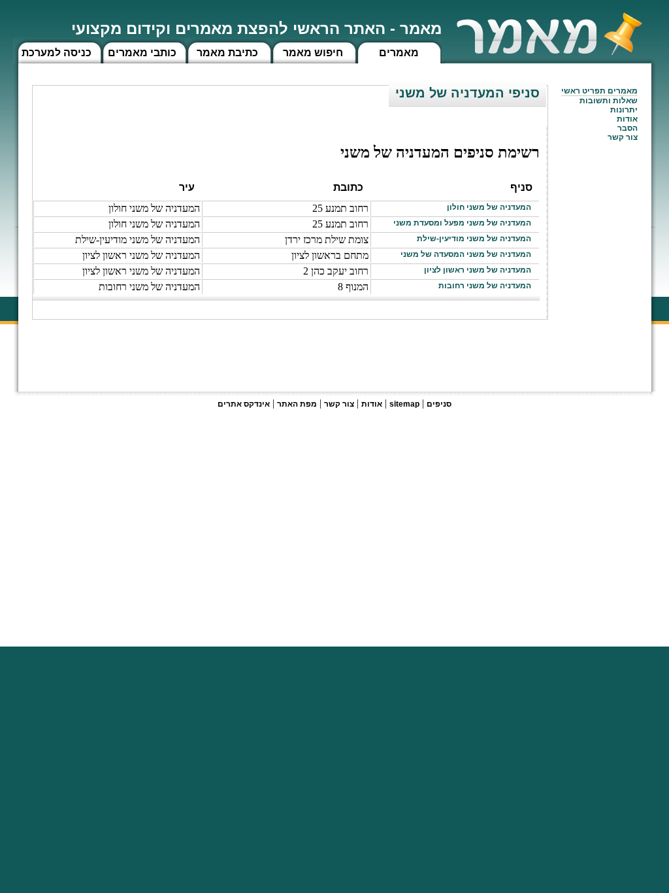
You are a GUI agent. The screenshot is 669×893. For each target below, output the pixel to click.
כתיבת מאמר (227, 52)
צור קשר (339, 404)
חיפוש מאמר (313, 52)
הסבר (627, 128)
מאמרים (399, 52)
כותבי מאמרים (142, 52)
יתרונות (624, 109)
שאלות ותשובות (608, 100)
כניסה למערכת (56, 52)
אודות (627, 119)
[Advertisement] (310, 349)
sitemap (404, 404)
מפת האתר (297, 404)
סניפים (439, 404)
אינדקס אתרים (244, 404)
